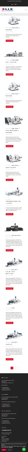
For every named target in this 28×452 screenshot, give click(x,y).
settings (10, 447)
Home (5, 14)
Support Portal (4, 436)
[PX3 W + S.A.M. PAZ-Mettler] (14, 262)
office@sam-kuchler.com (6, 389)
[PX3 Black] (14, 227)
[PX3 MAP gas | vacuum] (14, 53)
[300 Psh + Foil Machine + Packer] (14, 120)
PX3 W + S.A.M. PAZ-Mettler (12, 271)
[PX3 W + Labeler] (14, 335)
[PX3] (14, 300)
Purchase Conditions (5, 439)
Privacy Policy (4, 441)
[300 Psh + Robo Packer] (14, 158)
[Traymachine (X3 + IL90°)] (14, 192)
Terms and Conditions (5, 438)
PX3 (13, 308)
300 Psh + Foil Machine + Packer (13, 130)
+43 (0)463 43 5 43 (6, 430)
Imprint (3, 437)
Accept (4, 449)
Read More (9, 40)
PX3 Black (16, 235)
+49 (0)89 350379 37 (6, 404)
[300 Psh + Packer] (14, 20)
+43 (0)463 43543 (18, 1)
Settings (9, 449)
